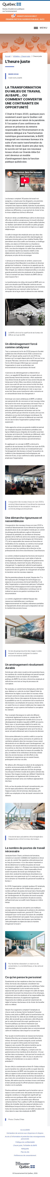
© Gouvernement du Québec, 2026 (25, 1173)
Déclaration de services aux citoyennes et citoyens (25, 1133)
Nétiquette (25, 1149)
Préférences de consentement (25, 1155)
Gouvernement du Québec (25, 1165)
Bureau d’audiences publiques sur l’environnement (12, 4)
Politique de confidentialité (25, 1142)
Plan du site (25, 1152)
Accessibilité (25, 1130)
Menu (43, 27)
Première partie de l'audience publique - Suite (25, 19)
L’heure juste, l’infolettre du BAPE (25, 1145)
